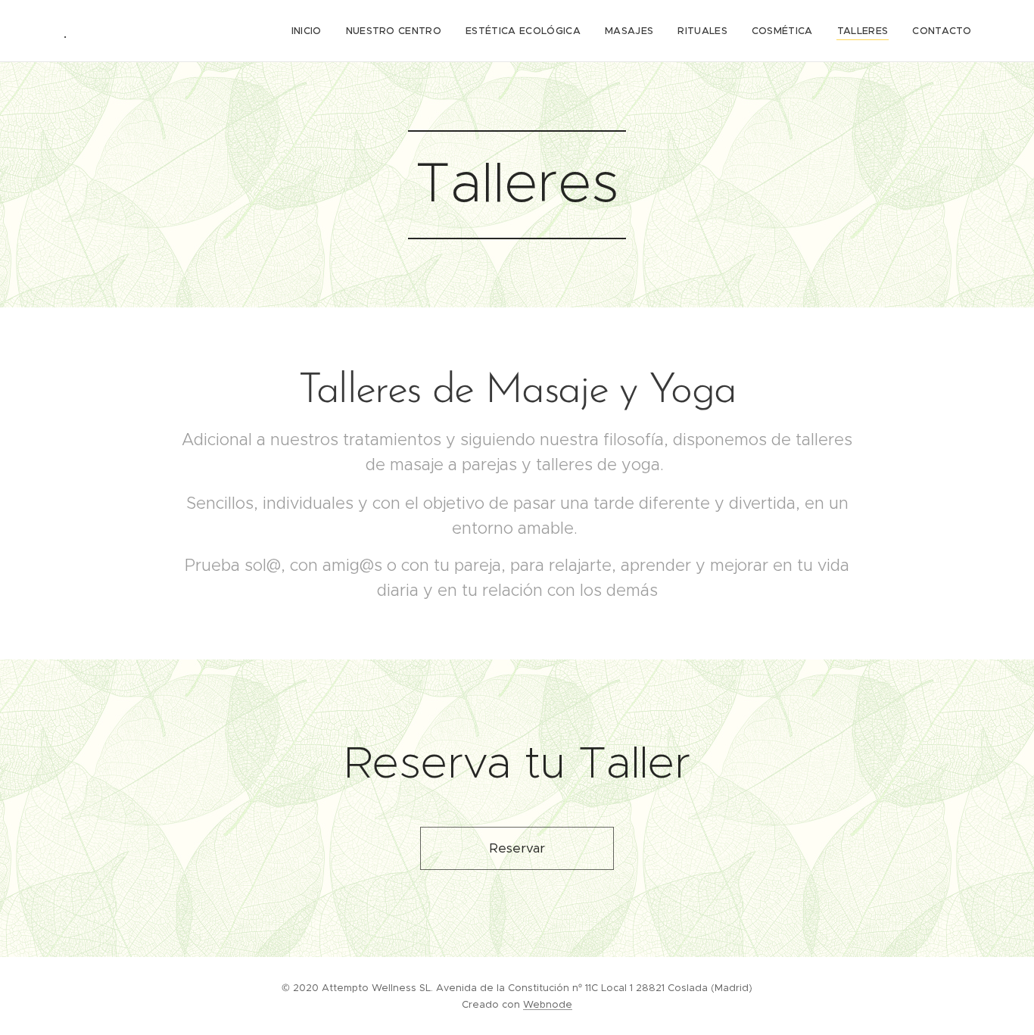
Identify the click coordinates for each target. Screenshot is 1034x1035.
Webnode (547, 1004)
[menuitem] (311, 31)
